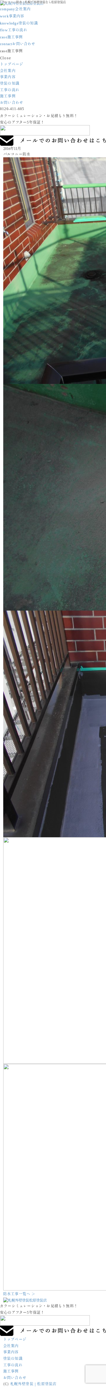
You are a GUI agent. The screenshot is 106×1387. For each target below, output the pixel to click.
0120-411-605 (12, 109)
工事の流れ (13, 29)
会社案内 (15, 8)
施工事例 (11, 36)
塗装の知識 (19, 22)
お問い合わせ (18, 43)
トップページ (11, 63)
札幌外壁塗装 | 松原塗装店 (33, 1383)
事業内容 (12, 15)
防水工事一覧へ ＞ (19, 1293)
